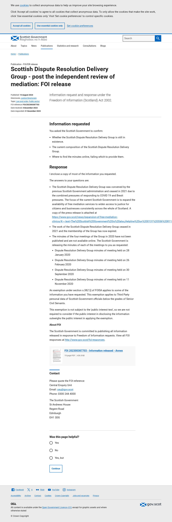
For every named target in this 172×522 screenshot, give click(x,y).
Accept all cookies (22, 25)
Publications (47, 46)
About (13, 46)
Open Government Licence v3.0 (56, 507)
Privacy (96, 496)
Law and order (22, 101)
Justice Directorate (29, 98)
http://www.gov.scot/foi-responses (85, 339)
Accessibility (16, 496)
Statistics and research (68, 46)
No (56, 450)
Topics (24, 46)
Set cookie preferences (80, 25)
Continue (56, 468)
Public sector (34, 101)
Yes (57, 442)
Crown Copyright (62, 496)
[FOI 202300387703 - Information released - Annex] (57, 356)
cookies (24, 5)
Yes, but (59, 457)
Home (13, 54)
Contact (37, 496)
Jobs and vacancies (81, 496)
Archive (28, 496)
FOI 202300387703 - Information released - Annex (93, 350)
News (34, 46)
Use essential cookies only (50, 25)
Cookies (48, 496)
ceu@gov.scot (65, 389)
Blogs (103, 46)
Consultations (89, 46)
